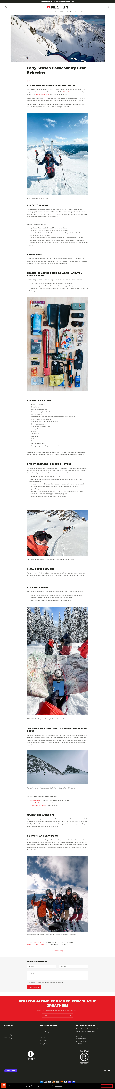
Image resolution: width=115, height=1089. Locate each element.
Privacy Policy (44, 1044)
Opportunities (8, 1029)
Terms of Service (9, 1032)
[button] (6, 7)
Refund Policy (44, 1038)
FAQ (41, 1035)
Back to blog (58, 951)
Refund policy (8, 1035)
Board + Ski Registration (47, 1032)
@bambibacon (67, 92)
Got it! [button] (107, 1086)
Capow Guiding (35, 800)
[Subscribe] (71, 1015)
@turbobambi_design (43, 94)
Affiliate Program (9, 1038)
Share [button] (30, 81)
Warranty (42, 1029)
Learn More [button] (58, 1086)
